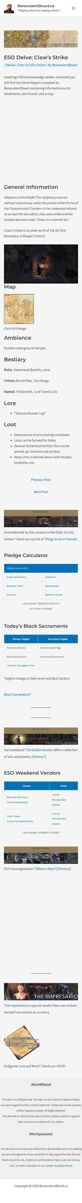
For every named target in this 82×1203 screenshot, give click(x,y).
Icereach (11, 594)
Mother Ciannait (53, 594)
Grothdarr (50, 576)
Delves (11, 65)
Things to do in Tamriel (60, 539)
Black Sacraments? (17, 694)
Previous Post (41, 480)
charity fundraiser (63, 1165)
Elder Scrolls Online (31, 65)
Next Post (41, 492)
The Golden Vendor (39, 750)
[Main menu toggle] (73, 8)
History (64, 869)
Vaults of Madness (16, 576)
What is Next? (46, 869)
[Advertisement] (41, 143)
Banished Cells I (15, 585)
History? (39, 757)
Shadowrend (52, 585)
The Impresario (15, 1005)
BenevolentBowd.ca (35, 6)
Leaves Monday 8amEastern (59, 799)
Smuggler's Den (26, 665)
